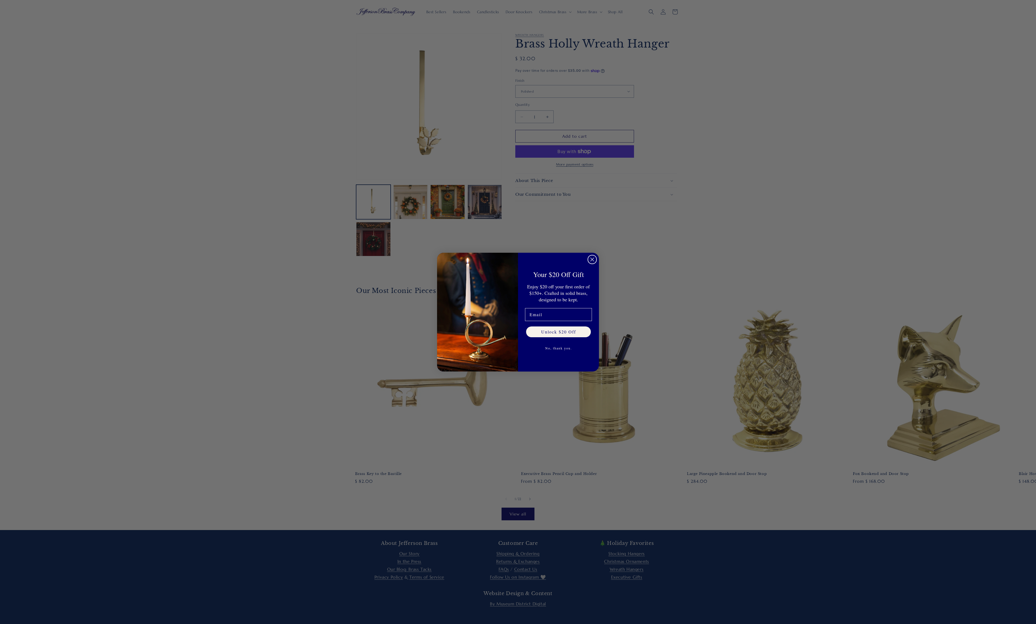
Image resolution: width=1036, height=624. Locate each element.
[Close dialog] (592, 259)
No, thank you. (558, 348)
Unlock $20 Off (558, 332)
